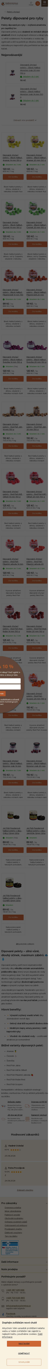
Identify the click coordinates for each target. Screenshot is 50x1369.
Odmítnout (24, 1353)
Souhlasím (24, 1362)
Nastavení (24, 1344)
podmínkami (6, 699)
